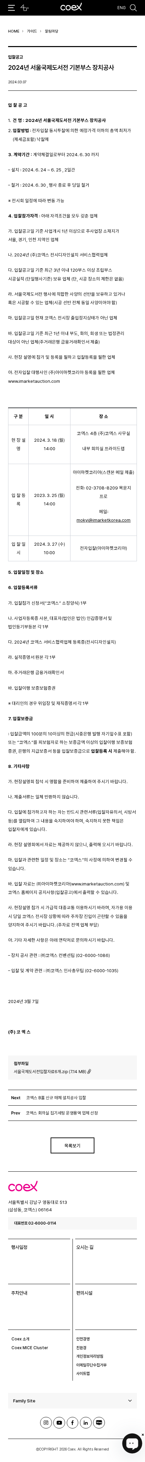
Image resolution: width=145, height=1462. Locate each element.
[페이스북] (73, 1423)
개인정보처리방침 (89, 1356)
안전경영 (83, 1339)
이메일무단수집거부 (91, 1365)
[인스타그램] (46, 1423)
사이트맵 (83, 1373)
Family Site (24, 1400)
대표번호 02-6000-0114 (35, 1223)
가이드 (32, 31)
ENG (121, 7)
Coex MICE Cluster (29, 1347)
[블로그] (99, 1423)
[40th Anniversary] (24, 8)
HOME (13, 31)
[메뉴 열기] (11, 8)
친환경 (81, 1347)
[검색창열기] (133, 8)
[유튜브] (59, 1423)
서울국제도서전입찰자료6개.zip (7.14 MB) (50, 1071)
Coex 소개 (20, 1339)
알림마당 (51, 31)
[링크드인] (86, 1423)
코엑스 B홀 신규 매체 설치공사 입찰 (56, 1097)
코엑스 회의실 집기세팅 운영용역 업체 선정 (62, 1112)
